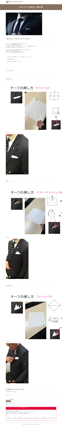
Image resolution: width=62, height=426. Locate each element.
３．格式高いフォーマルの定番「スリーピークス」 (14, 61)
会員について (8, 404)
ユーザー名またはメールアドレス (11, 391)
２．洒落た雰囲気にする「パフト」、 (12, 59)
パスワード (7, 395)
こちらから (47, 418)
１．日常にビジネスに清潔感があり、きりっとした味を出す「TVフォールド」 (18, 56)
